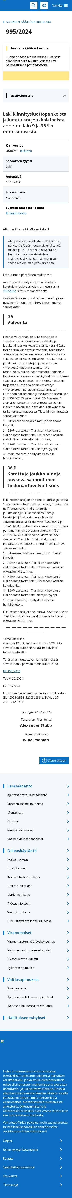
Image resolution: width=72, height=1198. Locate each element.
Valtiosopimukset (23, 979)
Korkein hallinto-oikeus (23, 877)
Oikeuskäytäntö (22, 850)
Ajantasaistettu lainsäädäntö (27, 795)
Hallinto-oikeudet (19, 886)
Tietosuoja (10, 1185)
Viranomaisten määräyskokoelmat (31, 942)
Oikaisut (13, 821)
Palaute (8, 1158)
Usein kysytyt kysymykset (20, 1150)
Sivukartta (10, 1176)
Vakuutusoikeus (18, 912)
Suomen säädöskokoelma (28, 22)
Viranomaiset (19, 932)
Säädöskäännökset (20, 830)
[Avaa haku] (33, 5)
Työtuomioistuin (18, 903)
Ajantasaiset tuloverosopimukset (30, 997)
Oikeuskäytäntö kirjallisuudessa (29, 921)
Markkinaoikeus (18, 895)
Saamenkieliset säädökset (25, 839)
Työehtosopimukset (21, 968)
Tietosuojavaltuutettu (22, 959)
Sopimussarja (16, 988)
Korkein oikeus (17, 859)
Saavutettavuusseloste (19, 1167)
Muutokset (15, 813)
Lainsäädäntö (19, 786)
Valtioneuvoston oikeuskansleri (29, 950)
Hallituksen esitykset (26, 1017)
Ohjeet (7, 1141)
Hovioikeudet (16, 868)
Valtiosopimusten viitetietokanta (30, 1006)
